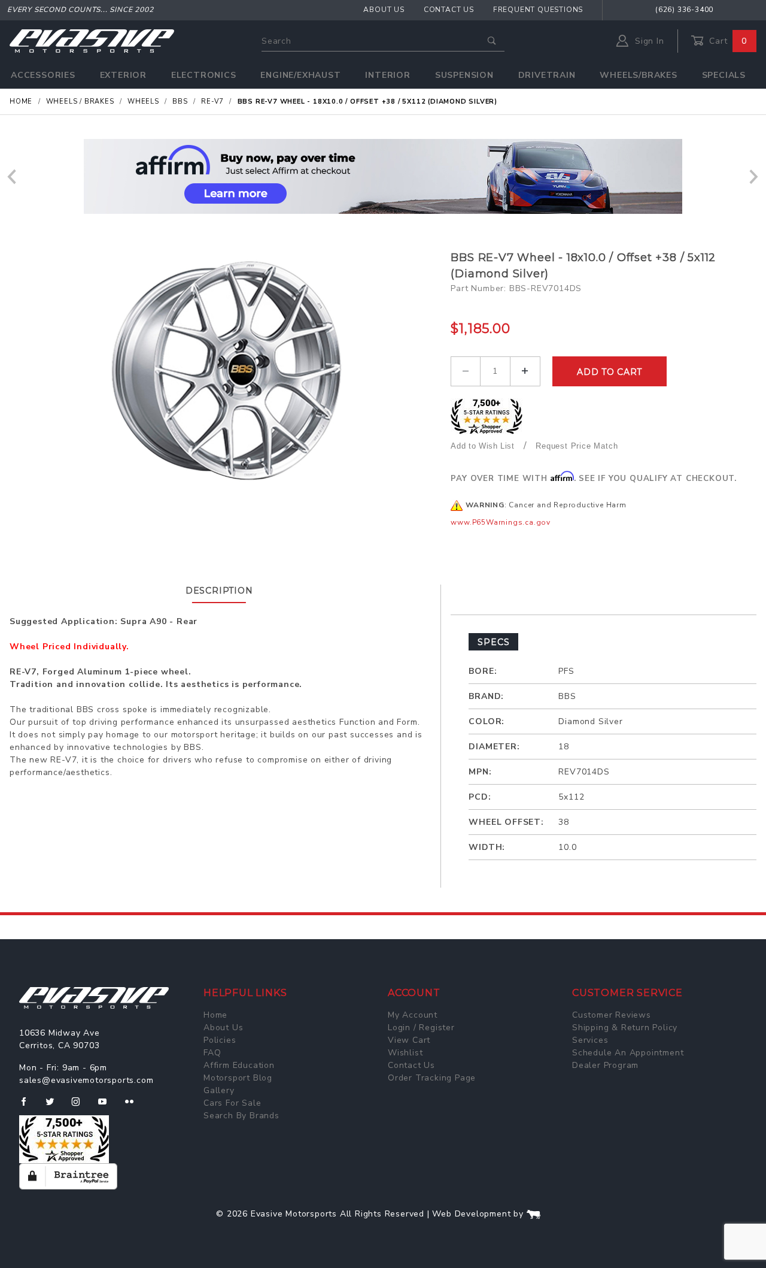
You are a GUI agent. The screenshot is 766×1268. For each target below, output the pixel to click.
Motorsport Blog (237, 1078)
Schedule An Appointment (627, 1052)
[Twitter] (54, 1106)
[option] (383, 176)
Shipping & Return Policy (624, 1027)
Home (215, 1015)
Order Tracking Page (432, 1078)
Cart (726, 41)
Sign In (648, 41)
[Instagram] (80, 1106)
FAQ (212, 1052)
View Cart (409, 1040)
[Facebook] (28, 1106)
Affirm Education (239, 1065)
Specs (493, 642)
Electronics (203, 75)
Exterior (123, 75)
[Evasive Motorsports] (92, 40)
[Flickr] (134, 1106)
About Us (383, 9)
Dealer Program (605, 1065)
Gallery (219, 1090)
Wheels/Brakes (638, 75)
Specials (724, 75)
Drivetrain (547, 75)
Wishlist (405, 1052)
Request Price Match (577, 445)
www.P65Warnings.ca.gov (501, 522)
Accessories (43, 75)
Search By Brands (241, 1115)
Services (590, 1040)
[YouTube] (107, 1106)
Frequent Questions (538, 9)
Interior (387, 75)
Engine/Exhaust (300, 75)
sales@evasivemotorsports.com (86, 1080)
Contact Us (449, 9)
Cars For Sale (232, 1103)
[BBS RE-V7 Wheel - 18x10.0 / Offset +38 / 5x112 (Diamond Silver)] (225, 369)
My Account (412, 1015)
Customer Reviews (611, 1015)
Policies (219, 1040)
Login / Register (421, 1027)
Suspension (464, 75)
